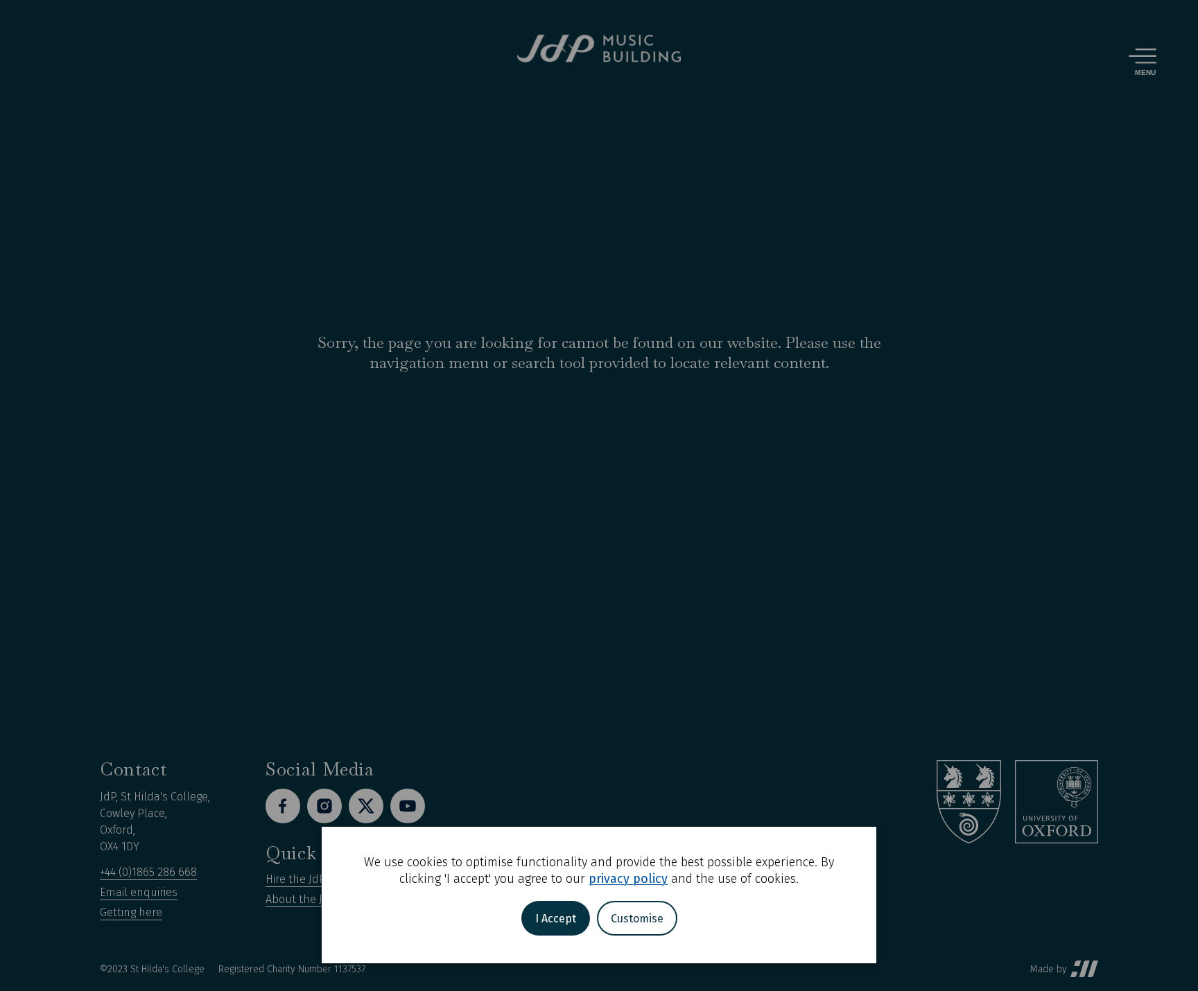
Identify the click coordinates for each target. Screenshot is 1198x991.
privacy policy (628, 878)
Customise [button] (637, 918)
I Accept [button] (555, 918)
